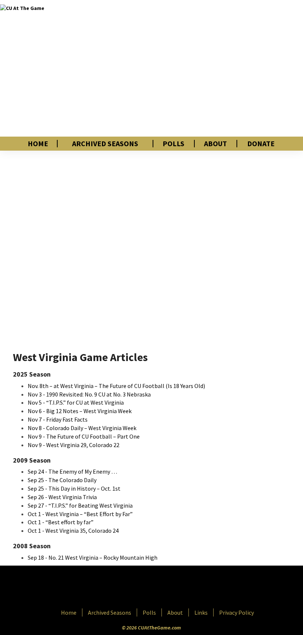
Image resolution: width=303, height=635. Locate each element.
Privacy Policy (236, 612)
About (215, 143)
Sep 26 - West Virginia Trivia (62, 497)
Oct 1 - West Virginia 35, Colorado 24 (73, 530)
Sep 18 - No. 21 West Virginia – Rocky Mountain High (92, 557)
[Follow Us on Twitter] (167, 588)
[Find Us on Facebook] (135, 588)
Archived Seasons (105, 143)
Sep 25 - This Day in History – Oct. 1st (74, 488)
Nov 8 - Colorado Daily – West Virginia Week (82, 428)
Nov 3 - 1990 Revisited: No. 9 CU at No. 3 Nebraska (89, 394)
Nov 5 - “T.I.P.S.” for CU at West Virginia (76, 402)
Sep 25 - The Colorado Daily (62, 480)
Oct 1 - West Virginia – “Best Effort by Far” (80, 514)
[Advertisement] (212, 68)
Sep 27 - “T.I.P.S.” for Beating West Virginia (80, 505)
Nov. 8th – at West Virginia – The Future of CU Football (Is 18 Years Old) (116, 385)
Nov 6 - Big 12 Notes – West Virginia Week (80, 411)
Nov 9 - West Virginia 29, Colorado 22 (73, 445)
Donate (261, 143)
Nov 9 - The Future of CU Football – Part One (84, 436)
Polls (173, 143)
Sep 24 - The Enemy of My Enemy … (72, 471)
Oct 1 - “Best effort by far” (60, 522)
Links (201, 612)
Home (38, 143)
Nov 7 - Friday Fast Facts (58, 419)
